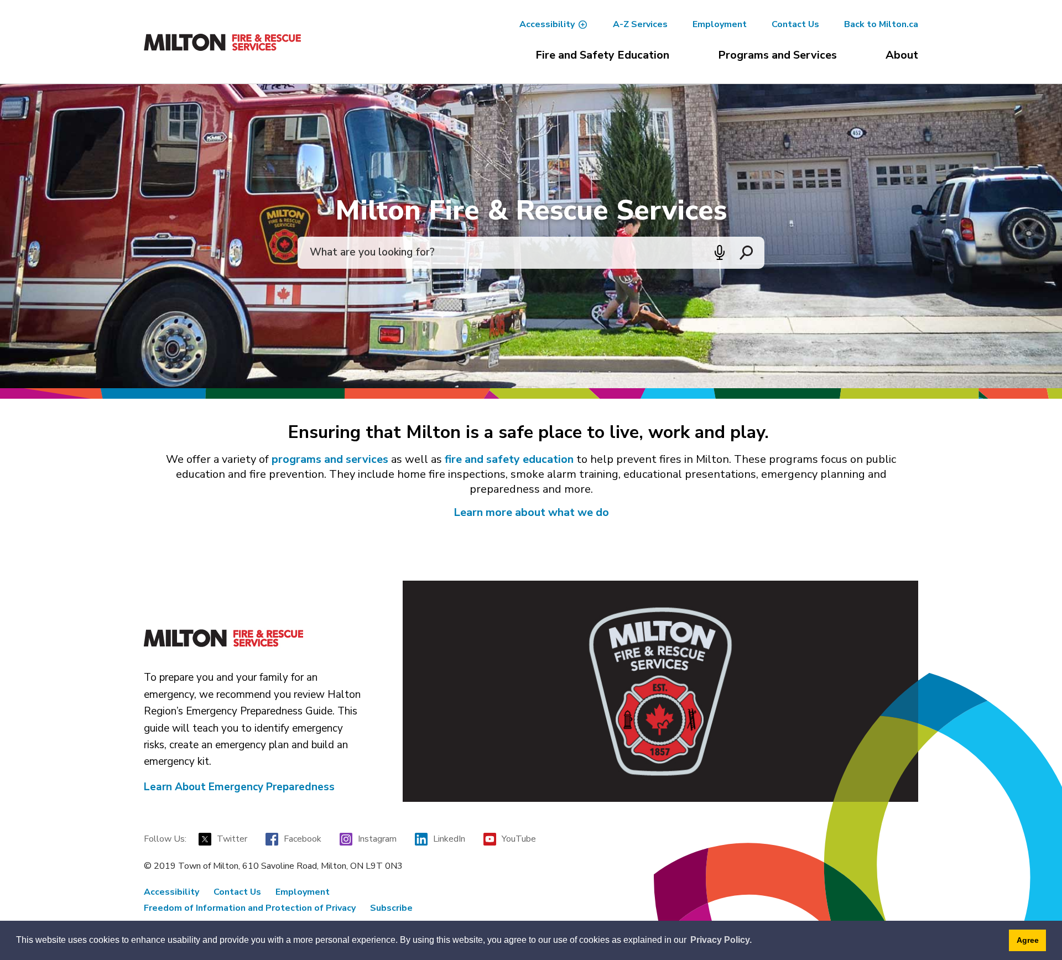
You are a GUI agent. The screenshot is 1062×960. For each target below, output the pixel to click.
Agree (1028, 940)
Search (746, 253)
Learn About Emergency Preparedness (239, 787)
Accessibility (547, 24)
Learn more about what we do (531, 512)
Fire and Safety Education (602, 55)
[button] (719, 253)
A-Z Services (640, 24)
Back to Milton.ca (881, 24)
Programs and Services (777, 55)
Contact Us (795, 24)
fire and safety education (509, 459)
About (902, 55)
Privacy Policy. (721, 940)
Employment (720, 24)
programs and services (330, 459)
